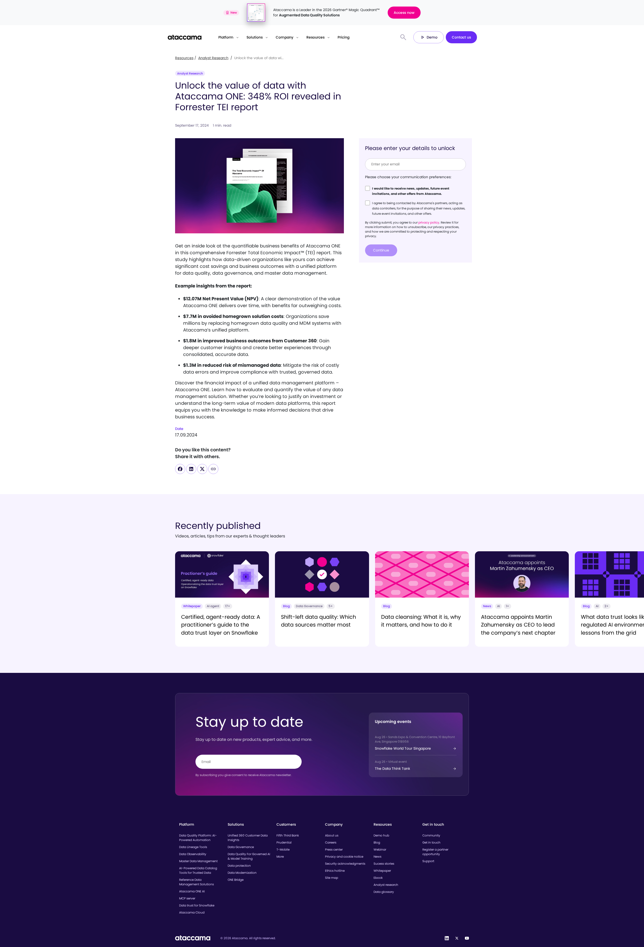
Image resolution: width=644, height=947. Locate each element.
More (280, 856)
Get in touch (431, 842)
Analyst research (386, 885)
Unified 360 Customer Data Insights (248, 837)
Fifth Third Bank (287, 835)
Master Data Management (198, 861)
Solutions (255, 37)
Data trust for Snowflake (196, 905)
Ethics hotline (335, 870)
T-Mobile (283, 849)
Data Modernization (242, 872)
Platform (225, 37)
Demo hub (381, 835)
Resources (315, 37)
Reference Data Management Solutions (196, 882)
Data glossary (384, 892)
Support (428, 861)
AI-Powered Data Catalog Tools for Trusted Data (198, 870)
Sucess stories (384, 863)
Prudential (284, 842)
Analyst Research (213, 57)
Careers (330, 842)
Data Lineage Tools (193, 847)
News (377, 856)
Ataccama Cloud (192, 912)
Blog (377, 842)
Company (284, 37)
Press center (334, 849)
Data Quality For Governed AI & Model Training (249, 856)
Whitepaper (382, 870)
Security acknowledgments (345, 863)
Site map (331, 878)
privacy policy (428, 222)
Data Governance (241, 847)
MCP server (187, 898)
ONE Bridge (236, 880)
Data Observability (192, 854)
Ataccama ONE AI (192, 891)
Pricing (343, 37)
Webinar (380, 849)
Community (431, 835)
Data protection (239, 865)
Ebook (378, 878)
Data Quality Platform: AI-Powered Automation (198, 837)
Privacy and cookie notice (344, 856)
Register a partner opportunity (435, 851)
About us (331, 835)
